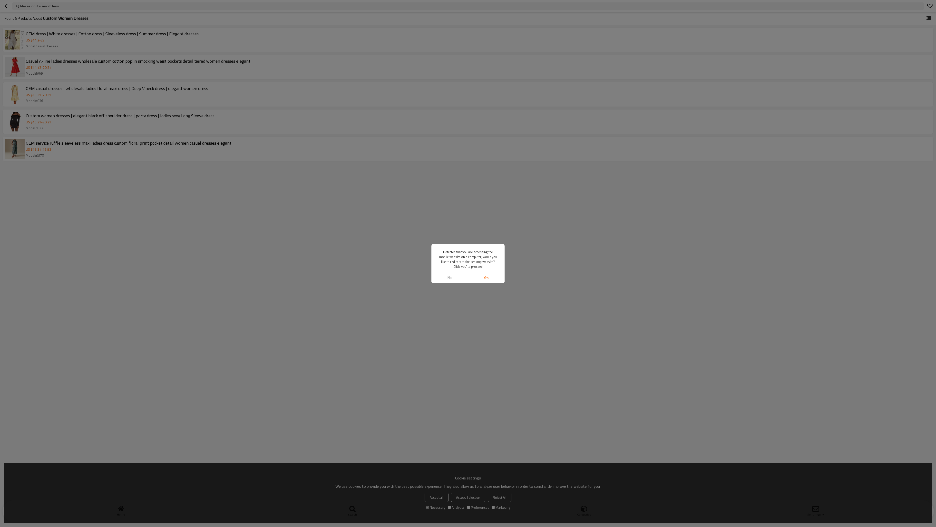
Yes (486, 277)
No (450, 277)
